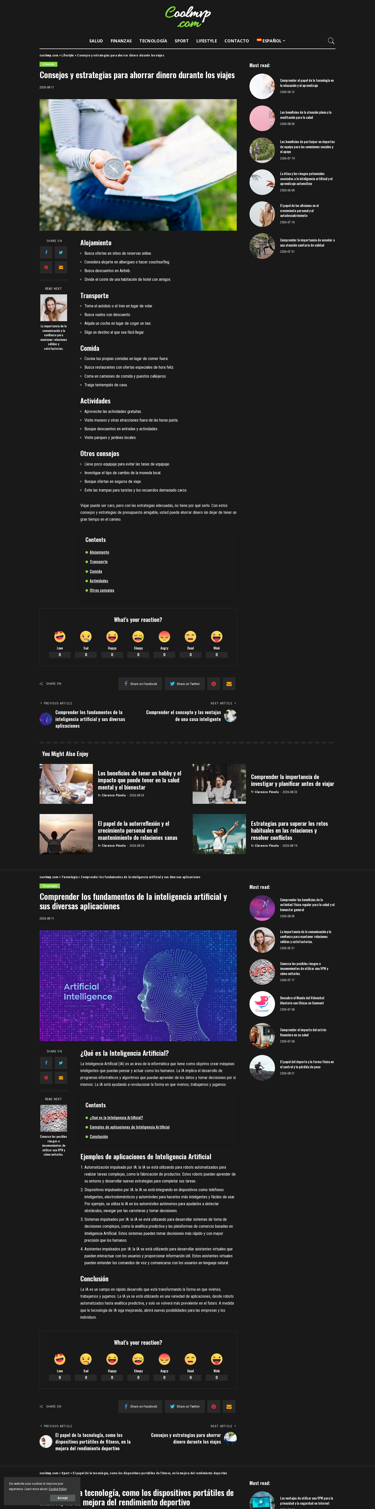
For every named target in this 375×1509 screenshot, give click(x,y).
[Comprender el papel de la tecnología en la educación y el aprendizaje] (262, 86)
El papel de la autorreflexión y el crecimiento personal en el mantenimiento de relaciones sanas (138, 830)
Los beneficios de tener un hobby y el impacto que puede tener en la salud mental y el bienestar (139, 780)
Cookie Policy (58, 1489)
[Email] (61, 267)
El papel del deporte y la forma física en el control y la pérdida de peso (307, 1064)
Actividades (99, 580)
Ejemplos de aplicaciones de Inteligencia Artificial (130, 1127)
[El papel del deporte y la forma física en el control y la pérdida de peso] (262, 1068)
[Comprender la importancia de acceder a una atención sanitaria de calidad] (262, 246)
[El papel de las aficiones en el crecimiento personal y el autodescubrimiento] (262, 214)
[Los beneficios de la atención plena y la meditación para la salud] (262, 118)
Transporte (99, 561)
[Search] (331, 41)
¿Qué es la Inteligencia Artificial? (116, 1117)
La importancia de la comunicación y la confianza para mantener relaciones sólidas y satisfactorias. (53, 337)
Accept (63, 1498)
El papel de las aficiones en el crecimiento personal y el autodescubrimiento (299, 210)
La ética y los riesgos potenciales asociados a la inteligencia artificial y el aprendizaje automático (306, 178)
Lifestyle (48, 64)
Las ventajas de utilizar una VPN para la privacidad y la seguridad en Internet (306, 1500)
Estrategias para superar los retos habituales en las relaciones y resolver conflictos (289, 830)
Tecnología (50, 886)
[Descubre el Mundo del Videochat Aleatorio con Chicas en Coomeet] (262, 1004)
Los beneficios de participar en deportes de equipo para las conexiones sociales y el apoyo (307, 146)
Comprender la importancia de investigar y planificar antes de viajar (292, 780)
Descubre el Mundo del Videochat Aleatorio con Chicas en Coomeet (302, 1000)
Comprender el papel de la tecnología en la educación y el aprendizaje (307, 83)
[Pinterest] (46, 267)
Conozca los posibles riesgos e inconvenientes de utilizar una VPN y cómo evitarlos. (53, 1145)
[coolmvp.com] (187, 16)
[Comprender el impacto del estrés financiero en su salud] (262, 1036)
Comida (96, 571)
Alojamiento (99, 552)
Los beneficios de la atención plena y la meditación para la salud (305, 115)
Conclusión (99, 1136)
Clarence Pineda (114, 795)
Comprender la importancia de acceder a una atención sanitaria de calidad (307, 242)
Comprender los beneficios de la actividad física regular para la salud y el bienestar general (307, 904)
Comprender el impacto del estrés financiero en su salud (303, 1032)
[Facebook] (46, 252)
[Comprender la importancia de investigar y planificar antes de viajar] (219, 784)
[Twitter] (61, 252)
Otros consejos (102, 590)
